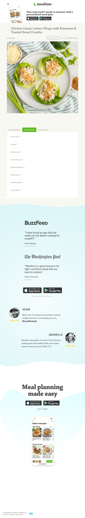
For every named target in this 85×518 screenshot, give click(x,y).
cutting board (15, 152)
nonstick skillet (15, 182)
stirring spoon (15, 190)
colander (13, 144)
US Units (63, 38)
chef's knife (14, 136)
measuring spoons (16, 167)
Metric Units (72, 38)
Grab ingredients (14, 129)
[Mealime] (42, 4)
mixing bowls (15, 175)
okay (31, 513)
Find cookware (29, 129)
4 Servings (52, 38)
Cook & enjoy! (43, 129)
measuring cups (16, 159)
